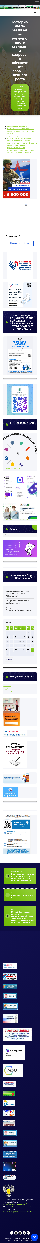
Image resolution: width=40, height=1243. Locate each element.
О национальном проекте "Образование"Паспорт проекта (18, 609)
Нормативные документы (17, 126)
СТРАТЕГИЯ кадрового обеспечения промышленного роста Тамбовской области (20, 131)
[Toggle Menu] (37, 2)
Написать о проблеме (19, 243)
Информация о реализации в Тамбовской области (17, 602)
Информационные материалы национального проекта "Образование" (17, 593)
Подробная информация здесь (17, 519)
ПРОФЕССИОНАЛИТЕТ (14, 469)
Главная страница (19, 88)
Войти (7, 689)
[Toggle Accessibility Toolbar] (34, 1237)
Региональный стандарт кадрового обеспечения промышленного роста (21, 151)
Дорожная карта (13, 136)
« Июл (9, 659)
